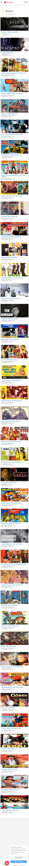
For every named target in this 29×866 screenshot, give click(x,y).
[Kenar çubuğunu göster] (2, 1)
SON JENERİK (4, 54)
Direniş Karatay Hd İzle (7, 52)
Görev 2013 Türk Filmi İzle (8, 708)
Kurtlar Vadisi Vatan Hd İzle (8, 482)
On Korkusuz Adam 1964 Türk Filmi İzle (12, 462)
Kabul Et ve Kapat (19, 861)
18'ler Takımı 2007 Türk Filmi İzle (10, 810)
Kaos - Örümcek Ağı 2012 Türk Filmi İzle (12, 134)
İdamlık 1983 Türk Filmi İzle (8, 646)
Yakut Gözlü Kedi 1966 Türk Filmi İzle (11, 237)
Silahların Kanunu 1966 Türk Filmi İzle (11, 400)
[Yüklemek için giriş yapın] (27, 2)
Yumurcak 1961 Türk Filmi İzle (9, 32)
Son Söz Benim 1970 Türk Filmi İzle (10, 380)
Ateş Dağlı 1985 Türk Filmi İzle (9, 769)
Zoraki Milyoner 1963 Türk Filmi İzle (11, 155)
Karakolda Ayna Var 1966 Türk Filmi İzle (12, 585)
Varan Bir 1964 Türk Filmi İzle (9, 257)
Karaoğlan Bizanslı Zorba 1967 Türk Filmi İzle (13, 564)
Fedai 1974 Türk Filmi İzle (8, 749)
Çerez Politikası (18, 857)
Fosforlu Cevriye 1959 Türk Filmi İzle (11, 728)
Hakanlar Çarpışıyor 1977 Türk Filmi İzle (12, 667)
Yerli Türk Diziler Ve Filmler (6, 74)
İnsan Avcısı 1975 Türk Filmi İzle (10, 626)
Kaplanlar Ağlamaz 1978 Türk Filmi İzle (11, 93)
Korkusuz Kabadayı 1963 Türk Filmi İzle (12, 544)
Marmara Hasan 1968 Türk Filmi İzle (11, 503)
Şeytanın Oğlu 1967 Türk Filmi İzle (10, 339)
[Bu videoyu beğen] (27, 632)
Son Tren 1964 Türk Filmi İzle (9, 359)
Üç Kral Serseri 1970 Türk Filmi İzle (10, 298)
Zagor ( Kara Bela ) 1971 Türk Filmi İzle (12, 196)
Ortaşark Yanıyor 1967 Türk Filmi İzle (11, 441)
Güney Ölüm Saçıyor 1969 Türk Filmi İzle (12, 687)
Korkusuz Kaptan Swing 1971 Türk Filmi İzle (13, 73)
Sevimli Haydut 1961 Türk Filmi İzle (10, 421)
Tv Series (3, 33)
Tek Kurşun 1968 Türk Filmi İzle (9, 319)
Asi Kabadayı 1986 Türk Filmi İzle (10, 789)
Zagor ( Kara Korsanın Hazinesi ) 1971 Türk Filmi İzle (13, 176)
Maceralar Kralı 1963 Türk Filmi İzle (10, 523)
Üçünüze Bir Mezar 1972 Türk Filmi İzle (12, 278)
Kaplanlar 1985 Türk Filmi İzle (9, 114)
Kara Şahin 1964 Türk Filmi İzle (9, 605)
